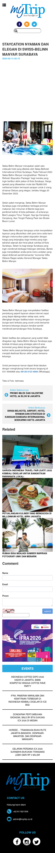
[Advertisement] (27, 89)
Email (5, 584)
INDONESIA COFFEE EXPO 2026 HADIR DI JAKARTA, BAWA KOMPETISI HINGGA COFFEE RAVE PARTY (28, 681)
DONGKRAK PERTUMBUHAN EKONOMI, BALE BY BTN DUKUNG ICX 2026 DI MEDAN (27, 717)
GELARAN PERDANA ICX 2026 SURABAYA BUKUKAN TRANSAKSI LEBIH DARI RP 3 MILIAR (28, 751)
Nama (5, 572)
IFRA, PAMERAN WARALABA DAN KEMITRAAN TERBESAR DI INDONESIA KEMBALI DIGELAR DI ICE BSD (27, 700)
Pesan (5, 595)
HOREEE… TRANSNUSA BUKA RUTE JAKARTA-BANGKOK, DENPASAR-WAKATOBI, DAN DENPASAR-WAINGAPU (27, 734)
